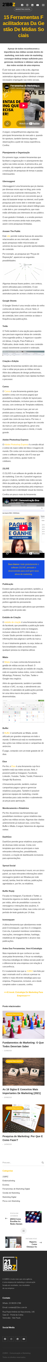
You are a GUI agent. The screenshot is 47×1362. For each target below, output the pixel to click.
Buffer (7, 733)
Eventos (6, 1185)
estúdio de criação (13, 622)
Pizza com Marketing (11, 1201)
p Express (23, 444)
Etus (13, 766)
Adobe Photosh (11, 444)
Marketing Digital (14, 1014)
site (8, 236)
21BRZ (30, 971)
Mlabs (7, 662)
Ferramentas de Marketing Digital (16, 1189)
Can (6, 391)
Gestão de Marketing (11, 1193)
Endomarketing (9, 1181)
